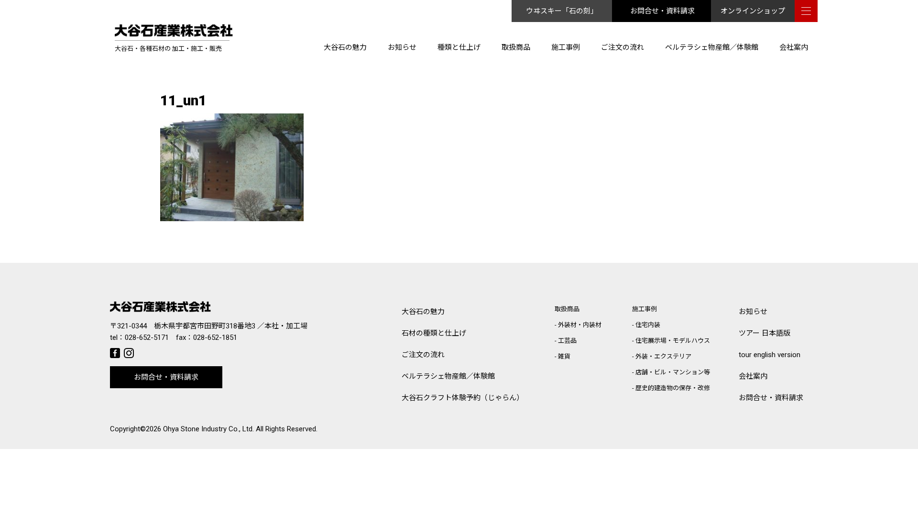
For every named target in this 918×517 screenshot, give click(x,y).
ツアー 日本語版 (764, 333)
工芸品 (567, 340)
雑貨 (564, 356)
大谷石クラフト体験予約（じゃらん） (463, 397)
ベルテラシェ (448, 376)
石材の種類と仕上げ (434, 333)
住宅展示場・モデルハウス (672, 340)
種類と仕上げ (459, 47)
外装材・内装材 (579, 324)
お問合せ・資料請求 (662, 11)
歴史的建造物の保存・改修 (672, 388)
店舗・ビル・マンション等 (672, 372)
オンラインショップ (753, 11)
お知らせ (402, 47)
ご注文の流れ (622, 47)
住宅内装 (647, 324)
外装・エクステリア (663, 356)
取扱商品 (516, 47)
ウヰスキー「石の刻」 (562, 11)
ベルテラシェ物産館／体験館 (711, 47)
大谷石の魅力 (345, 47)
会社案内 (793, 47)
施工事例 (565, 47)
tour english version (769, 354)
